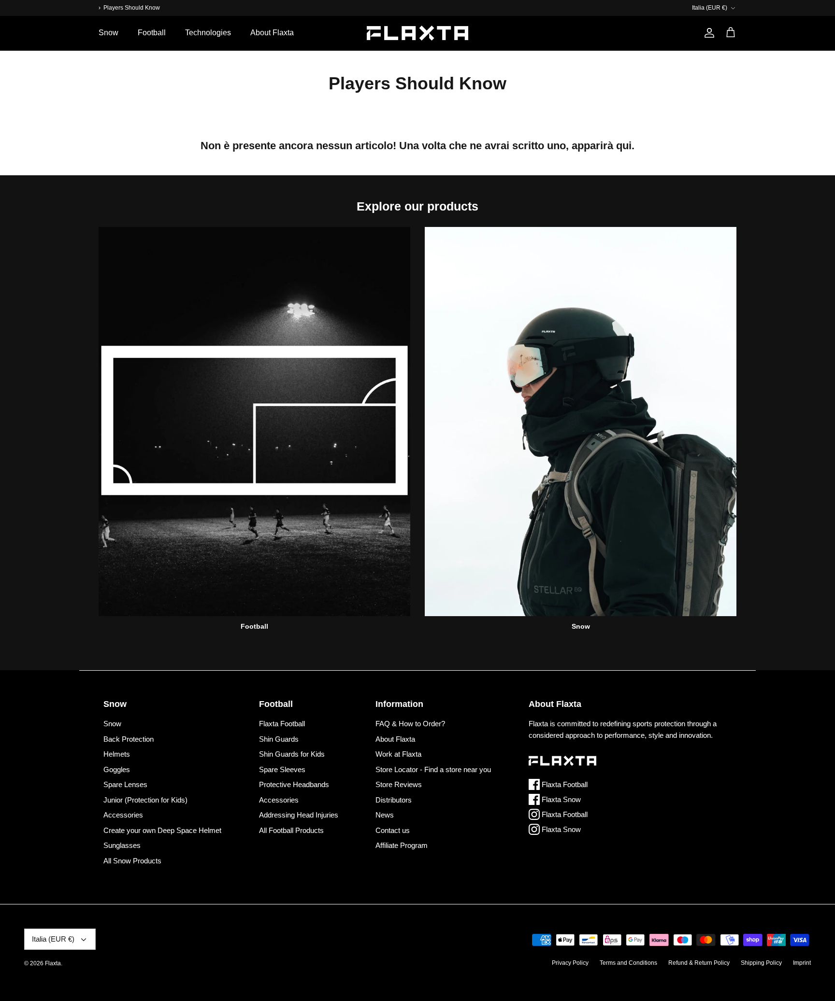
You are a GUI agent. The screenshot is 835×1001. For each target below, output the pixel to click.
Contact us (392, 830)
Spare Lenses (125, 784)
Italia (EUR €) (709, 7)
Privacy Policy (570, 962)
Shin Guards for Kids (292, 754)
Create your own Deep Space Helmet (162, 830)
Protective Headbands (294, 784)
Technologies (208, 32)
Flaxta (53, 963)
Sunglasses (122, 845)
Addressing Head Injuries (298, 815)
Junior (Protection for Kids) (145, 800)
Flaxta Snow (560, 799)
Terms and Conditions (628, 962)
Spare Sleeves (282, 769)
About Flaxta (272, 32)
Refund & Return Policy (699, 962)
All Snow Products (132, 861)
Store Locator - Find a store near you (433, 769)
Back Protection (128, 739)
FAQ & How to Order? (410, 723)
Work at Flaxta (398, 754)
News (384, 815)
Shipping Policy (761, 962)
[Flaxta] (417, 33)
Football (152, 32)
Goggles (116, 769)
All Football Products (291, 830)
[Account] (707, 33)
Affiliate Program (401, 845)
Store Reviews (398, 784)
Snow (108, 32)
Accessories (123, 815)
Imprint (802, 962)
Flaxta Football (282, 723)
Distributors (393, 800)
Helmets (116, 754)
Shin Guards (279, 739)
